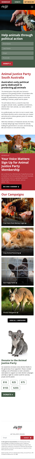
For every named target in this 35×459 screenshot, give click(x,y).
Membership (6, 2)
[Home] (4, 7)
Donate (17, 2)
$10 (5, 382)
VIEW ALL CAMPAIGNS (18, 320)
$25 (14, 382)
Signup (6, 64)
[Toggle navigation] (32, 7)
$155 (5, 387)
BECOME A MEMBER (10, 187)
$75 (23, 382)
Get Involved (29, 2)
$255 (15, 387)
